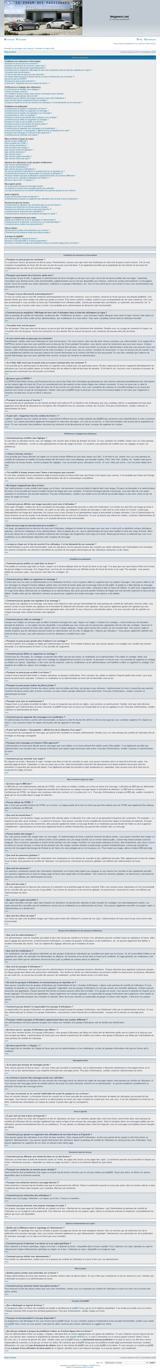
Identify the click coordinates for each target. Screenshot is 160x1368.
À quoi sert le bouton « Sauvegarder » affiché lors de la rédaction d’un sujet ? (37, 130)
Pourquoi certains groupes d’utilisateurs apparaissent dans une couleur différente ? (40, 176)
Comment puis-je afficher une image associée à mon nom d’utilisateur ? (35, 98)
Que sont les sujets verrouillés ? (18, 156)
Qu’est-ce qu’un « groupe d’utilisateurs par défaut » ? (27, 178)
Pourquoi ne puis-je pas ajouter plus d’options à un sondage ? (31, 117)
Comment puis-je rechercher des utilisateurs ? (24, 211)
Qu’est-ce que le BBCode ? (16, 141)
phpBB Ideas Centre (17, 1324)
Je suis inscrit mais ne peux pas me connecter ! (25, 74)
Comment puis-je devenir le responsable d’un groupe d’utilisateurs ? (34, 173)
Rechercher (151, 40)
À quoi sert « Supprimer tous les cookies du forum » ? (27, 83)
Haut (6, 271)
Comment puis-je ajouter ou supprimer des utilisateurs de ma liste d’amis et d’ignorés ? (42, 199)
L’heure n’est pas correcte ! (16, 92)
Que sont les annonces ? (15, 152)
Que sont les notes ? (13, 154)
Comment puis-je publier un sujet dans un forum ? (26, 109)
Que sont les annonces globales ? (19, 150)
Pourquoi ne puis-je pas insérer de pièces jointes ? (26, 124)
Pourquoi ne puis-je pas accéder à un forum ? (24, 122)
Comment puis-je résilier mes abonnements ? (24, 224)
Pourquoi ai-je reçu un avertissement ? (21, 126)
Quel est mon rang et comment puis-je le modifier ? (26, 100)
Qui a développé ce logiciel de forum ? (21, 239)
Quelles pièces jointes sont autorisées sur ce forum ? (27, 230)
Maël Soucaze (88, 1367)
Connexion (10, 40)
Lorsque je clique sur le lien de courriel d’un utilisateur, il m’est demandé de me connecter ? (43, 102)
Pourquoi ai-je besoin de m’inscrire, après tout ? (25, 66)
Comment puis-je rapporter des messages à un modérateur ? (31, 128)
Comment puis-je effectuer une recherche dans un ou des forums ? (33, 205)
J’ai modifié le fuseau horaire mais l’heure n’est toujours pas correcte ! (34, 94)
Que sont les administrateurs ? (18, 165)
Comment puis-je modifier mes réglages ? (22, 89)
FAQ (140, 40)
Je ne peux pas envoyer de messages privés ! (24, 186)
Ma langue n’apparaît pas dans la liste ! (21, 96)
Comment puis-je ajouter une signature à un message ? (28, 113)
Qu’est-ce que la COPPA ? (16, 79)
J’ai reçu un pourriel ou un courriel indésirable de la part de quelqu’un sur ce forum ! (40, 190)
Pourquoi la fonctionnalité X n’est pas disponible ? (26, 241)
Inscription (22, 40)
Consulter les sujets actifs (44, 48)
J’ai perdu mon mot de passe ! (17, 72)
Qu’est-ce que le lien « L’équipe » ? (20, 180)
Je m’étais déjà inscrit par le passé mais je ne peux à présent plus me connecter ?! (40, 77)
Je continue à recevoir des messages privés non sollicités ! (30, 188)
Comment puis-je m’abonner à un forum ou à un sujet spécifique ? (33, 222)
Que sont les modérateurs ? (16, 167)
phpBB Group (78, 1308)
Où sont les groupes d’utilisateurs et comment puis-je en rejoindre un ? (35, 171)
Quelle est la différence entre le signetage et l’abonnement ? (30, 220)
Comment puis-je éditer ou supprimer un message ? (27, 111)
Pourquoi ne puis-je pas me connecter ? (22, 63)
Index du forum (10, 52)
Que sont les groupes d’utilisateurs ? (20, 169)
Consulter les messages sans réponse (18, 48)
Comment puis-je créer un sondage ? (20, 115)
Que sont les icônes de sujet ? (17, 159)
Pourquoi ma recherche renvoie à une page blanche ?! (28, 209)
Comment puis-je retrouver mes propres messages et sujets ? (31, 214)
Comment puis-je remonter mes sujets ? (22, 135)
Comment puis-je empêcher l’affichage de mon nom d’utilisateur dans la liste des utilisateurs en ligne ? (48, 70)
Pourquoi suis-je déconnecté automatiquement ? (25, 68)
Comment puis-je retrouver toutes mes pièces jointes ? (28, 232)
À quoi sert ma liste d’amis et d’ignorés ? (22, 197)
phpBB (72, 1365)
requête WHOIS (77, 1337)
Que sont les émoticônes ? (16, 145)
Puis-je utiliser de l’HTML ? (16, 143)
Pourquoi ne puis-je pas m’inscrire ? (20, 81)
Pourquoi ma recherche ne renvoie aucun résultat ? (26, 207)
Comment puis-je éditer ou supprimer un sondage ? (27, 120)
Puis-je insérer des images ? (17, 148)
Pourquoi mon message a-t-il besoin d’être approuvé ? (28, 133)
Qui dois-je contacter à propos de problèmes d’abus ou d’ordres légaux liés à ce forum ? (42, 243)
